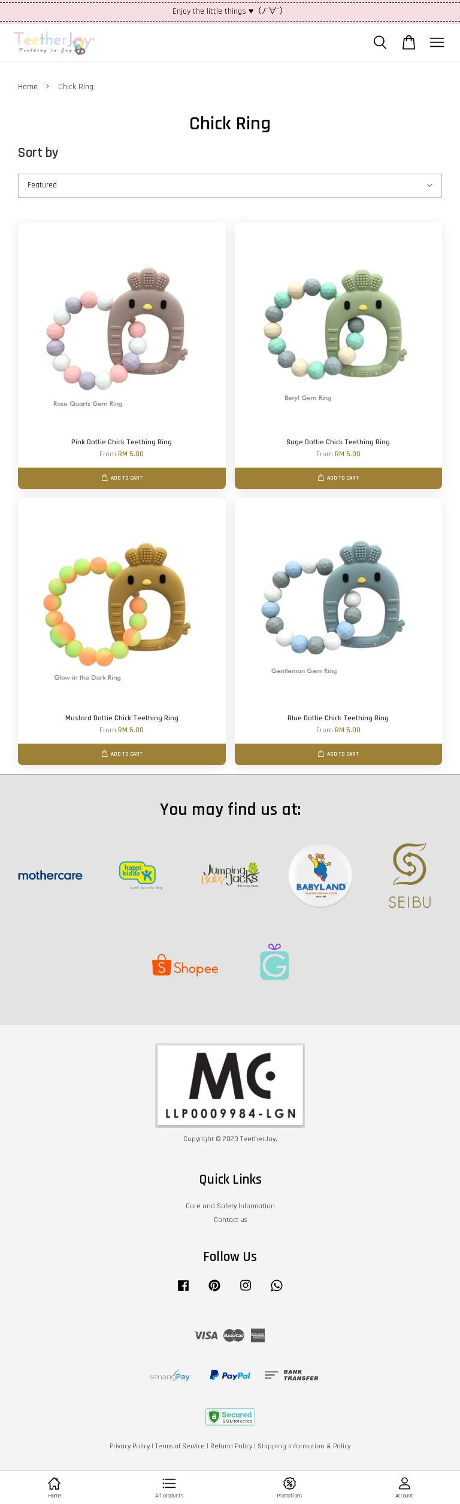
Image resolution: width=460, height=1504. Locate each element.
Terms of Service (180, 1446)
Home (28, 86)
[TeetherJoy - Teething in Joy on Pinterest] (214, 1291)
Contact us (230, 1219)
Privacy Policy (130, 1446)
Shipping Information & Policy (304, 1446)
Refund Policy (231, 1446)
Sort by (38, 153)
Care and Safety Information (230, 1206)
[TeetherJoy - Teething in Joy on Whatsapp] (276, 1291)
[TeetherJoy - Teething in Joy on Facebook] (183, 1291)
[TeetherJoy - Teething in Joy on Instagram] (245, 1291)
